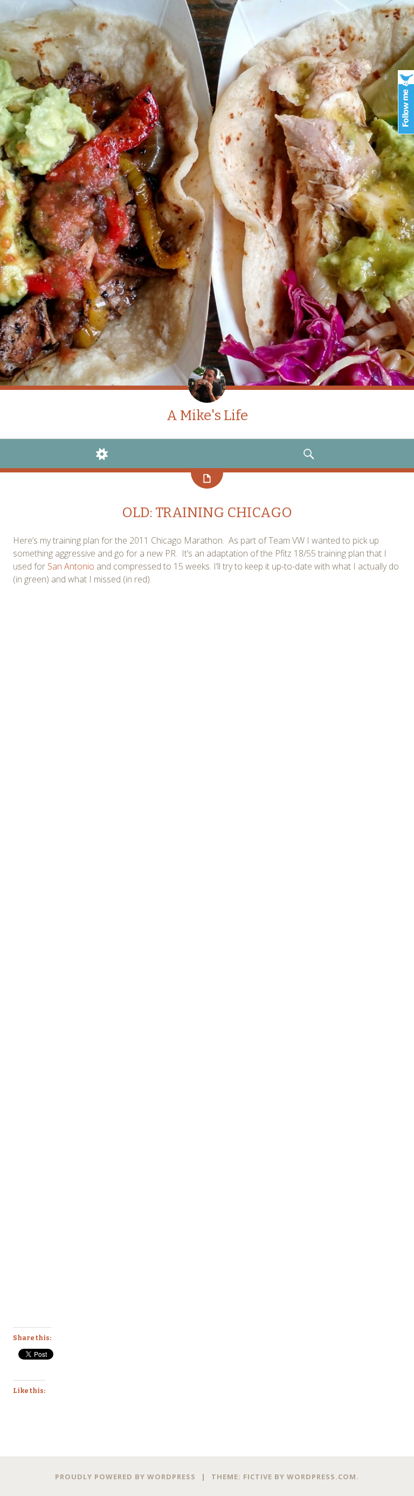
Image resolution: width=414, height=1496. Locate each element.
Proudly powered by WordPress (125, 1476)
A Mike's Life (207, 415)
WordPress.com (321, 1476)
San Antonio (70, 566)
